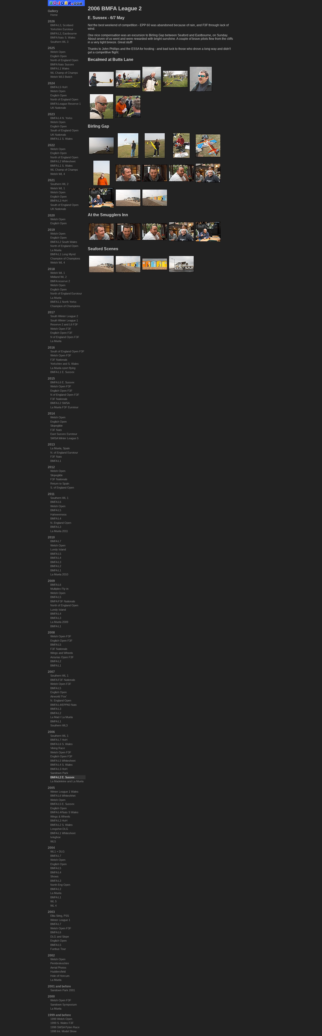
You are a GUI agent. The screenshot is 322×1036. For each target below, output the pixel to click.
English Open (58, 56)
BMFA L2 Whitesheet (62, 161)
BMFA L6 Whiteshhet (62, 795)
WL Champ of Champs (64, 72)
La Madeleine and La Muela (67, 781)
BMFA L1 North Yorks (63, 301)
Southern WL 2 (59, 184)
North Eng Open (60, 884)
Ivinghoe (55, 837)
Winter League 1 (60, 919)
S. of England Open (62, 487)
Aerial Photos (58, 967)
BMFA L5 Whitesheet (62, 760)
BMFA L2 (55, 566)
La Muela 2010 (59, 574)
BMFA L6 (55, 501)
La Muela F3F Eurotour (64, 407)
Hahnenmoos (58, 514)
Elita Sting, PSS (59, 915)
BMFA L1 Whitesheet (62, 833)
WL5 (53, 841)
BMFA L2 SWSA (60, 402)
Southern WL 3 (59, 41)
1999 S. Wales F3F (62, 1022)
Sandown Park (59, 772)
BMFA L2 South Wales (63, 241)
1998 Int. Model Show (63, 1031)
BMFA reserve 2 (60, 281)
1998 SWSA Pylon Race (64, 1027)
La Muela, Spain (60, 448)
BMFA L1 (55, 460)
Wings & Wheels (60, 816)
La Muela (55, 250)
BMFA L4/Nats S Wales (64, 812)
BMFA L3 (55, 526)
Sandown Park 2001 (62, 990)
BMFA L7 (55, 541)
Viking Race (57, 748)
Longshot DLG (59, 828)
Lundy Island (58, 549)
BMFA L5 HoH (58, 87)
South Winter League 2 (64, 316)
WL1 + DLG (57, 851)
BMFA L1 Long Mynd (62, 254)
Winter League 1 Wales (64, 791)
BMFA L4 (55, 518)
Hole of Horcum (59, 975)
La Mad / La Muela (61, 717)
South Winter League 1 (64, 320)
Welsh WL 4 (57, 173)
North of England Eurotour (66, 293)
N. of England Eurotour (64, 452)
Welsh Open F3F (60, 328)
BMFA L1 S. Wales (61, 138)
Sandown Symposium (63, 1004)
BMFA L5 (55, 510)
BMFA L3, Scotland (61, 25)
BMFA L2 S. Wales (61, 824)
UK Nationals (58, 107)
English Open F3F (61, 332)
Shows (54, 876)
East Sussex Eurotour (63, 433)
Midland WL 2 (58, 276)
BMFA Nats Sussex (62, 64)
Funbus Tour (58, 948)
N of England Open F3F (64, 337)
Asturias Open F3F (62, 657)
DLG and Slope (59, 936)
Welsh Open (57, 51)
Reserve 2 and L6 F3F (64, 324)
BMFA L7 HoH (58, 739)
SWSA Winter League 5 (64, 438)
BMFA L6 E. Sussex (62, 382)
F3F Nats (56, 429)
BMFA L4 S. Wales (61, 764)
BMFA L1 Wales (59, 68)
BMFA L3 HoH (58, 200)
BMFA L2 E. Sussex (62, 777)
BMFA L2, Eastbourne (63, 33)
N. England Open (60, 522)
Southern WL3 (59, 725)
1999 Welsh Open (61, 1018)
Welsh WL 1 (57, 188)
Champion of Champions (65, 258)
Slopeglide (56, 425)
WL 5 (53, 901)
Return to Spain (59, 483)
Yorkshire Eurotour (61, 29)
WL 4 (53, 905)
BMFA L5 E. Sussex (62, 803)
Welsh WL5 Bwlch (61, 76)
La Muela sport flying (62, 367)
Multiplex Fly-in (59, 588)
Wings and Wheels (61, 652)
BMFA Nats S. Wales (62, 37)
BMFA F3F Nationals (62, 601)
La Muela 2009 (59, 621)
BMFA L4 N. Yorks (61, 118)
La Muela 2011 (59, 531)
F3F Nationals (58, 359)
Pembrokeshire (59, 963)
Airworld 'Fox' (58, 696)
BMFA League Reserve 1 (65, 103)
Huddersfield (58, 971)
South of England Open (64, 130)
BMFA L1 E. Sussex (62, 372)
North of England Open (64, 60)
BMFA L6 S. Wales (61, 744)
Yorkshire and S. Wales (64, 363)
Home (54, 14)
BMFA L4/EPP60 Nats (63, 704)
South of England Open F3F (67, 351)
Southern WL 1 (59, 497)
